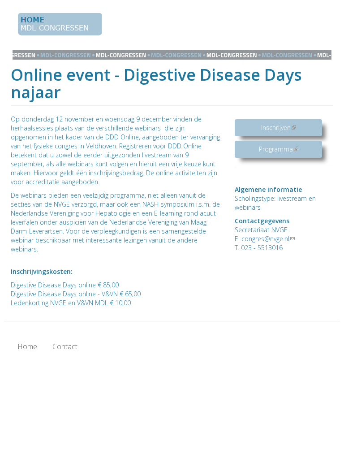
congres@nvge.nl (268, 238)
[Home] (63, 24)
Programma (290, 149)
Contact (64, 346)
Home (27, 346)
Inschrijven (291, 127)
